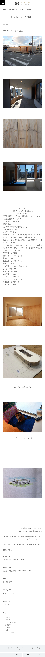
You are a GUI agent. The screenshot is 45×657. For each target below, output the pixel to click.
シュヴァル (7, 604)
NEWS (7, 617)
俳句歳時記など (8, 582)
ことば (7, 627)
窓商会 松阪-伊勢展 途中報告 (14, 559)
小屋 (6, 630)
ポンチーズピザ (8, 593)
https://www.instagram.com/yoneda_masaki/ (27, 544)
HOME (5, 10)
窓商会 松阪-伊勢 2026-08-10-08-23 (17, 571)
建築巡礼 (8, 625)
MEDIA (7, 620)
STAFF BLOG (10, 633)
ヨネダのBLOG (13, 10)
